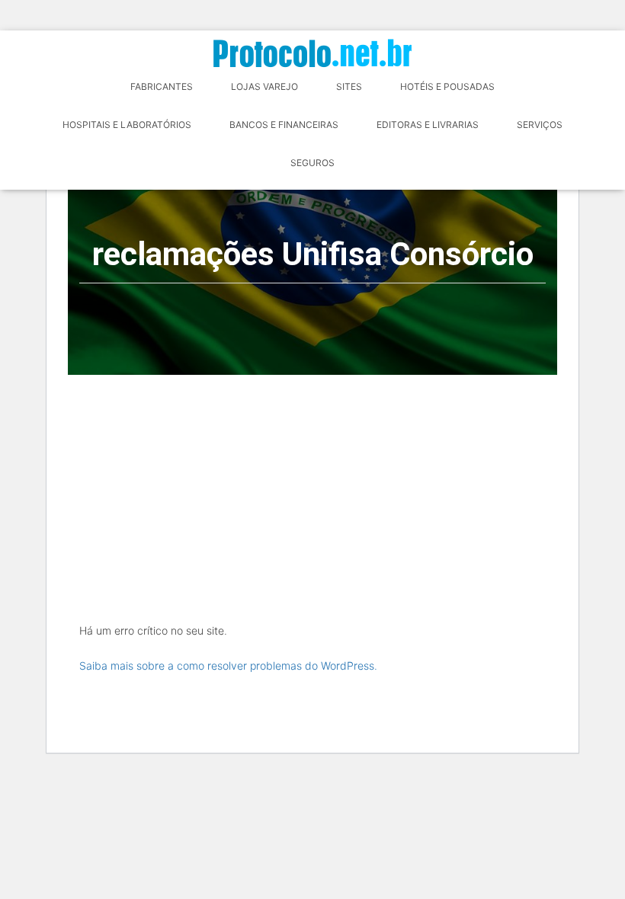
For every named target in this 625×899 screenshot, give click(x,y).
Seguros (312, 162)
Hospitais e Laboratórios (126, 124)
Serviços (539, 124)
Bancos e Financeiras (283, 124)
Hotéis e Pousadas (447, 86)
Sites (349, 86)
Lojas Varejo (264, 86)
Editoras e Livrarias (428, 124)
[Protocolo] (312, 53)
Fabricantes (161, 86)
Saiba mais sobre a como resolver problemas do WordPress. (228, 665)
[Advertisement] (312, 489)
